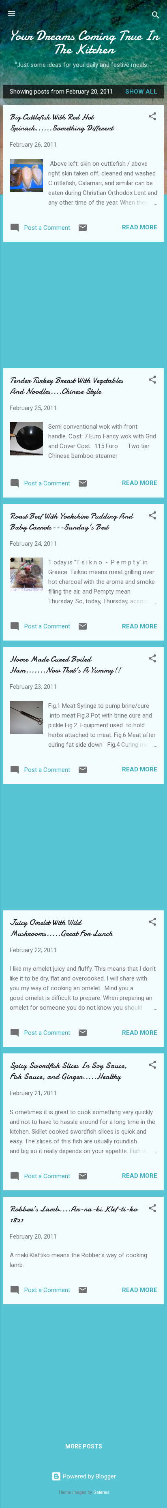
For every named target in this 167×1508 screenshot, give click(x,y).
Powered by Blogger (88, 1476)
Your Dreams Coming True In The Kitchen (83, 42)
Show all (141, 91)
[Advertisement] (83, 305)
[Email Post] (83, 230)
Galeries (101, 1492)
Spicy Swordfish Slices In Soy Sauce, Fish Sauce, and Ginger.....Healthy (68, 1071)
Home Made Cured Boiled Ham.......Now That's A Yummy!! (65, 664)
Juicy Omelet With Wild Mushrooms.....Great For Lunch (61, 928)
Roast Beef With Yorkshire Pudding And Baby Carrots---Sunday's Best (71, 521)
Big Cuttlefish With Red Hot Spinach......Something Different (61, 122)
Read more (139, 227)
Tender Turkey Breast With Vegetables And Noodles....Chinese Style (66, 386)
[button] (152, 117)
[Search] (156, 16)
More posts (83, 1446)
